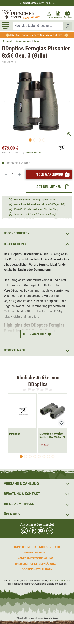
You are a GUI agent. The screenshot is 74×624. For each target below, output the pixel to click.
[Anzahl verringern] (6, 174)
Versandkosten (33, 152)
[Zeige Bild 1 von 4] (30, 140)
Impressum (22, 546)
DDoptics (15, 433)
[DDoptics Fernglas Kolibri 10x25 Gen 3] (52, 411)
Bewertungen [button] (14, 350)
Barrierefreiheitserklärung (35, 563)
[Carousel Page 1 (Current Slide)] (21, 456)
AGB (57, 546)
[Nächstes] (69, 101)
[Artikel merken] (61, 423)
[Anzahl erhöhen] (20, 174)
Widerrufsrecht (35, 552)
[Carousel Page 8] (52, 456)
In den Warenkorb (49, 174)
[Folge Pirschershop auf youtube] (41, 530)
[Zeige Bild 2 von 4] (34, 140)
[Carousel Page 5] (39, 456)
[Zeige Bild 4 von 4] (43, 140)
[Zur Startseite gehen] (19, 14)
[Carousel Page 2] (25, 456)
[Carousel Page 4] (34, 456)
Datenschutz (42, 546)
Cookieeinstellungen (37, 569)
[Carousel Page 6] (43, 456)
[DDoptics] (60, 148)
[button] (37, 244)
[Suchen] (67, 26)
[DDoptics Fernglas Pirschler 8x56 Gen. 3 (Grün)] (37, 101)
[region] (37, 105)
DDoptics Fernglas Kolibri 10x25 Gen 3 (52, 435)
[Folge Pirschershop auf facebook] (32, 530)
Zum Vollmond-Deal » (52, 35)
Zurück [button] (10, 41)
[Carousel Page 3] (30, 456)
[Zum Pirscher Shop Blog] (49, 530)
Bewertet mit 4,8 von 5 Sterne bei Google (35, 214)
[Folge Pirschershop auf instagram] (24, 530)
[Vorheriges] (5, 101)
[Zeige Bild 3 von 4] (39, 140)
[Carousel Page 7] (48, 456)
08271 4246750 (39, 3)
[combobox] (38, 26)
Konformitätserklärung (35, 558)
